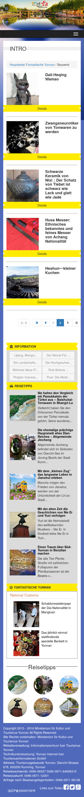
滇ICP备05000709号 (22, 790)
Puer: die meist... (58, 377)
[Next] (76, 322)
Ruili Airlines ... (58, 370)
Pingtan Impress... (25, 377)
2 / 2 (24, 323)
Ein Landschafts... (26, 362)
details (42, 108)
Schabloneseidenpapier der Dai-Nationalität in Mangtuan (57, 607)
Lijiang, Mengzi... (25, 355)
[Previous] (37, 322)
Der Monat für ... (58, 355)
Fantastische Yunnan (40, 64)
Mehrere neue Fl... (26, 370)
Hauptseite (17, 64)
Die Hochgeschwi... (58, 362)
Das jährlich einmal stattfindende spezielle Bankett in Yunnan (54, 638)
